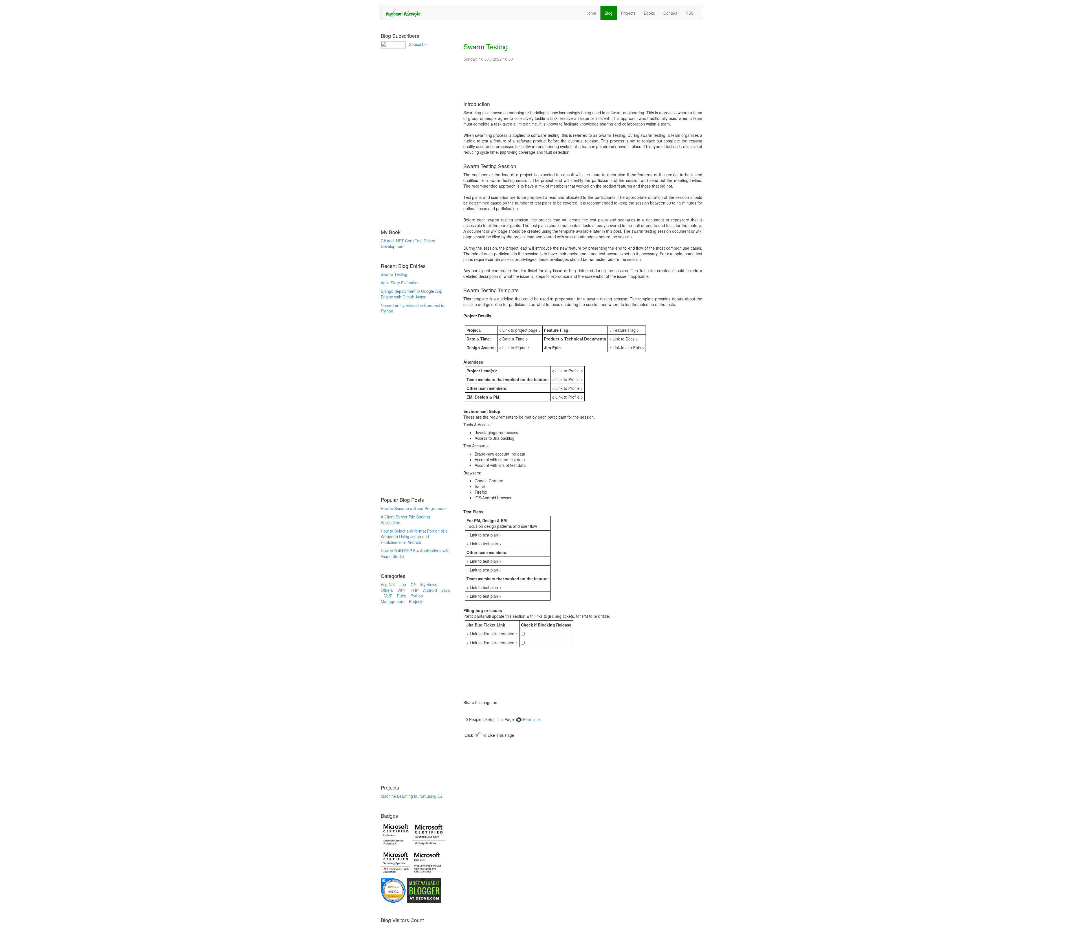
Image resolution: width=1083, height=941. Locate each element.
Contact (670, 13)
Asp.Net (390, 584)
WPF (404, 590)
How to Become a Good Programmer (414, 508)
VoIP (390, 596)
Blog (609, 13)
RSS (690, 13)
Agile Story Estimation (400, 282)
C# (415, 584)
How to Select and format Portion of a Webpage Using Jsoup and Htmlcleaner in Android (414, 536)
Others (389, 590)
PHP (417, 590)
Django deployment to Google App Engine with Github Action (411, 294)
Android (432, 590)
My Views (430, 584)
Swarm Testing (394, 274)
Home (590, 13)
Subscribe (418, 44)
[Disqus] (583, 816)
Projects (628, 13)
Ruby (404, 596)
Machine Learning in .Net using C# (412, 796)
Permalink (532, 719)
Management (395, 601)
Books (649, 13)
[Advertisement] (418, 137)
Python (418, 596)
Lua (405, 584)
